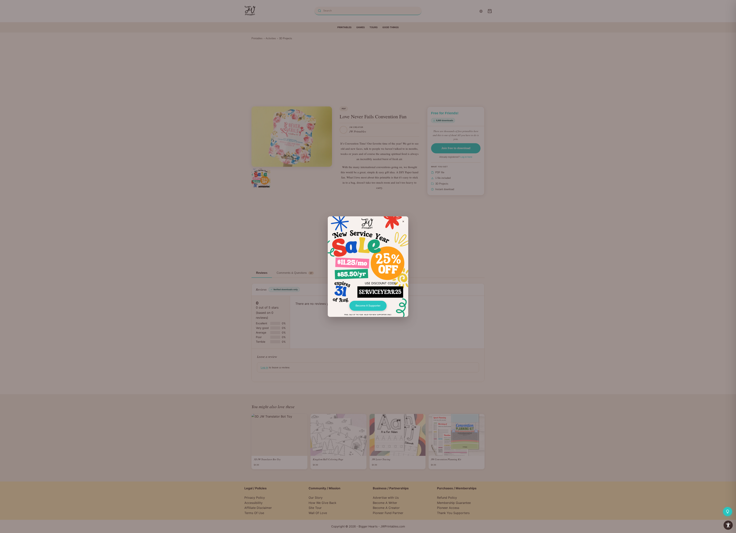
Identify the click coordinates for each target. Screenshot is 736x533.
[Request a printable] (727, 511)
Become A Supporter (368, 305)
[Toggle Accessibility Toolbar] (728, 525)
